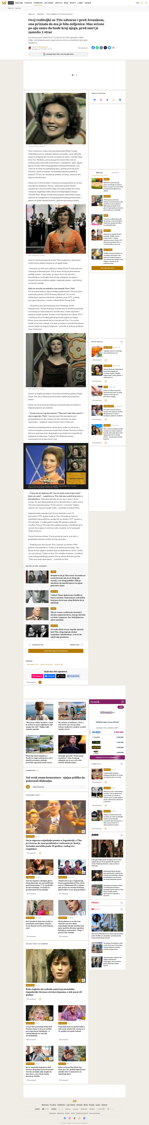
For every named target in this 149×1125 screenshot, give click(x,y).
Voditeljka (59, 664)
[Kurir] (37, 1109)
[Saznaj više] (121, 835)
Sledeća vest (74, 645)
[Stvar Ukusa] (110, 1109)
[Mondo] (45, 1109)
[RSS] (113, 99)
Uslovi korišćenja (94, 1113)
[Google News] (120, 99)
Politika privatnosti (82, 1113)
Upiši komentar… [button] (39, 787)
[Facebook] (95, 99)
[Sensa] (92, 1109)
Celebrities (40, 14)
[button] (82, 48)
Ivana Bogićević (42, 47)
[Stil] (4, 3)
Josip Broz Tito (32, 664)
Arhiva (73, 1113)
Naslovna (31, 14)
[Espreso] (53, 1109)
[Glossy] (68, 1109)
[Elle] (61, 1109)
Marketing (60, 1113)
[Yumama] (101, 1109)
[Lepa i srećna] (75, 1109)
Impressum (52, 1113)
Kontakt (67, 1113)
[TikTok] (107, 99)
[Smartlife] (84, 1109)
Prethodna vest (37, 645)
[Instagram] (101, 99)
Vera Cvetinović (46, 664)
